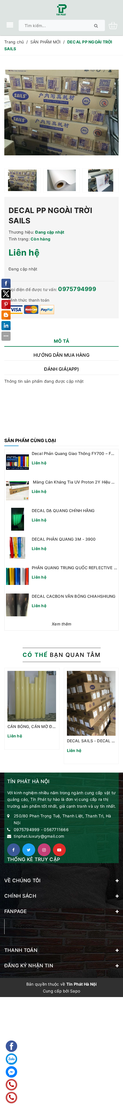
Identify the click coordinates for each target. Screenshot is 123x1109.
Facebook (24, 926)
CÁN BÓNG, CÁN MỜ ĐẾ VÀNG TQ (40, 726)
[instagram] (44, 849)
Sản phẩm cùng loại (30, 440)
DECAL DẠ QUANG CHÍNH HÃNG (63, 510)
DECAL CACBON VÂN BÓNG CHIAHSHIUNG (74, 596)
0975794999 (77, 289)
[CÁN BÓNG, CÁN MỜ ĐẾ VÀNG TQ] (31, 696)
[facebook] (13, 849)
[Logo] (61, 9)
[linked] (59, 849)
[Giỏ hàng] (115, 25)
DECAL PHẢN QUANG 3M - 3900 (64, 539)
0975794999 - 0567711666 (41, 829)
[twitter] (28, 849)
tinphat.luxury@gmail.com (39, 836)
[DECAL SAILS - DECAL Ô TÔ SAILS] (91, 703)
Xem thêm (61, 623)
